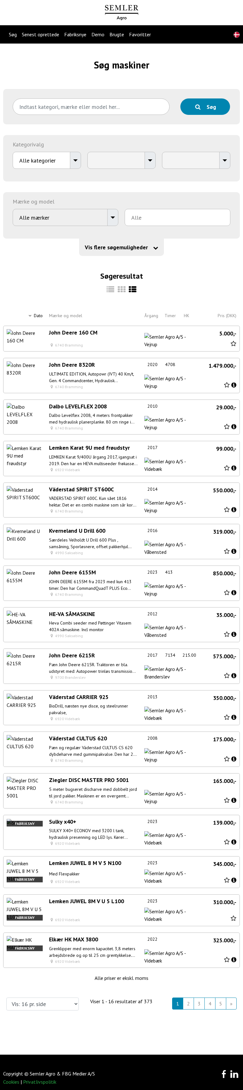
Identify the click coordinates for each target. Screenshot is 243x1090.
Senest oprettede (40, 34)
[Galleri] (122, 289)
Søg (13, 34)
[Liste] (132, 289)
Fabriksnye (75, 34)
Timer (170, 315)
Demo (97, 34)
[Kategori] (110, 289)
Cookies (11, 1082)
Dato (38, 315)
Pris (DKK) (227, 315)
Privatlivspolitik (39, 1082)
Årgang (151, 315)
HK (186, 315)
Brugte (116, 34)
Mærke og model (65, 315)
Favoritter (140, 34)
